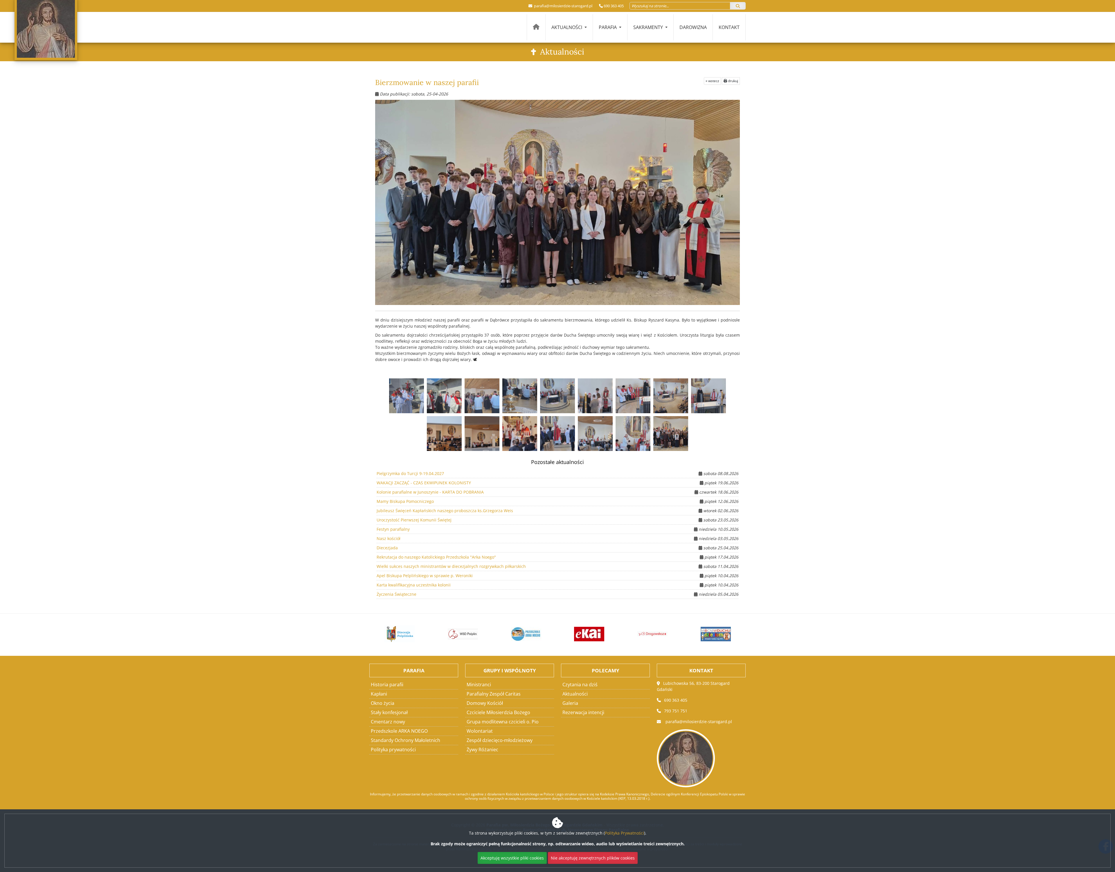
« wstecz (712, 80)
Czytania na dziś (580, 684)
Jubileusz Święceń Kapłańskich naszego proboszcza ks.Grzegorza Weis (445, 510)
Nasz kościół (388, 538)
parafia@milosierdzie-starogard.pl (562, 5)
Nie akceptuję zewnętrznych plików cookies (593, 858)
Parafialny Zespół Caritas (494, 694)
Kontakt (729, 27)
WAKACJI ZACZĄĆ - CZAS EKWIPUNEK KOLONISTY (424, 482)
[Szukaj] (738, 6)
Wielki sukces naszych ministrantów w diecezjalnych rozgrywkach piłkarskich (451, 566)
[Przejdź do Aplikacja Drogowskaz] (644, 634)
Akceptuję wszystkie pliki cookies (512, 858)
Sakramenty (648, 27)
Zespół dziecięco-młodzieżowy (500, 740)
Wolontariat (480, 731)
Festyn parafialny (393, 529)
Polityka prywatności (393, 749)
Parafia (608, 27)
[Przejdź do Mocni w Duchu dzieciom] (707, 634)
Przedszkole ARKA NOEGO (399, 731)
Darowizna (693, 27)
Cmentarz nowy (388, 721)
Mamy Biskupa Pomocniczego (405, 501)
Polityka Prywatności (624, 833)
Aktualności (567, 27)
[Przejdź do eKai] (581, 634)
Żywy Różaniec (482, 749)
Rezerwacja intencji (583, 712)
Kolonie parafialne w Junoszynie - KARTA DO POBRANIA (430, 492)
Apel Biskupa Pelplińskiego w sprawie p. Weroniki (425, 575)
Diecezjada (387, 547)
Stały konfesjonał (389, 712)
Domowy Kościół (485, 703)
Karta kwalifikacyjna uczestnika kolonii (414, 585)
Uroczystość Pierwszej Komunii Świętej (414, 520)
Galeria (570, 703)
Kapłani (379, 694)
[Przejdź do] (391, 634)
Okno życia (382, 703)
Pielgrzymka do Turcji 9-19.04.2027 (410, 473)
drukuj (732, 80)
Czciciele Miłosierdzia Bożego (498, 712)
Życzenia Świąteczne (396, 594)
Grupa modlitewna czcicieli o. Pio (503, 721)
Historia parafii (387, 684)
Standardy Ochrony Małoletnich (405, 740)
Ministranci (479, 684)
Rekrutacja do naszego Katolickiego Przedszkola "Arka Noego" (436, 557)
